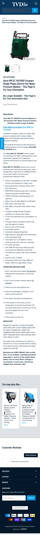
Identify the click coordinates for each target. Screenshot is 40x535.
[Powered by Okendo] (7, 456)
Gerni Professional (10, 104)
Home (4, 18)
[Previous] (4, 413)
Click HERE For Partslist (12, 127)
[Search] (35, 10)
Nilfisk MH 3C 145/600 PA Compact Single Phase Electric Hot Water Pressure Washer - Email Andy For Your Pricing (28, 412)
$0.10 (6, 425)
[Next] (35, 413)
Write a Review (30, 455)
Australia (19, 508)
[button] (7, 68)
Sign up (31, 498)
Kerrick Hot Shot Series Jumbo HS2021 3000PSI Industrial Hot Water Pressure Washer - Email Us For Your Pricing (10, 413)
